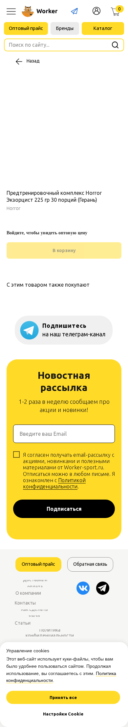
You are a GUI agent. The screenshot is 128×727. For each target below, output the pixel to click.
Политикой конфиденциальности (54, 483)
